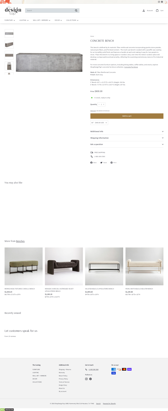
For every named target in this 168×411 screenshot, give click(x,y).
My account (62, 391)
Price (92, 91)
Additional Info (96, 131)
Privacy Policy (63, 379)
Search (98, 404)
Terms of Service (64, 382)
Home (92, 36)
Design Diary (63, 385)
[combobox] (52, 10)
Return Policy (63, 376)
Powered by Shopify (109, 404)
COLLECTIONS (71, 20)
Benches (20, 241)
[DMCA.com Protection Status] (84, 409)
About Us (62, 388)
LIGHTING (23, 20)
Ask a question (96, 144)
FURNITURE (9, 20)
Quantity (93, 104)
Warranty (62, 373)
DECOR (57, 20)
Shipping (93, 111)
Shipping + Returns (65, 369)
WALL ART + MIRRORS (41, 20)
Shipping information (99, 138)
